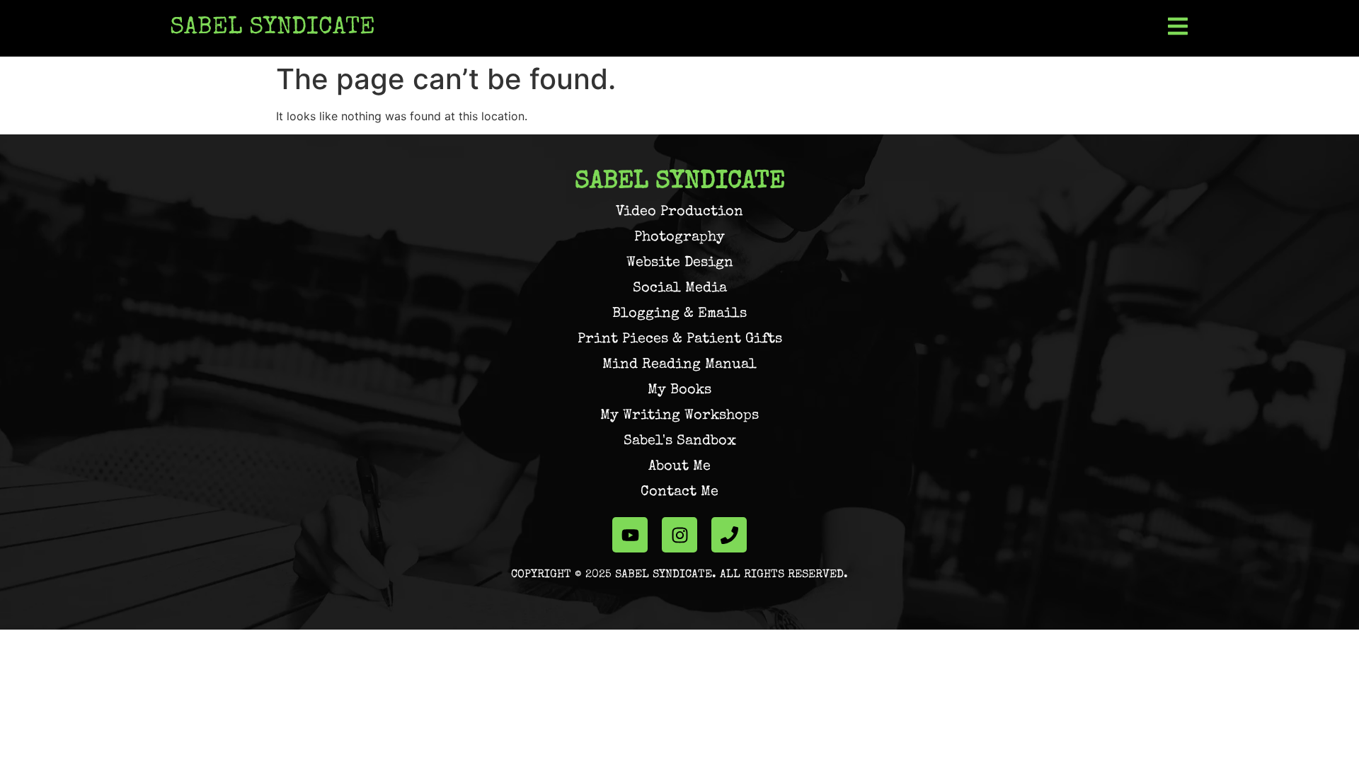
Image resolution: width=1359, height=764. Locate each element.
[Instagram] (679, 534)
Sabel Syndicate (272, 28)
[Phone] (729, 534)
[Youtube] (630, 534)
